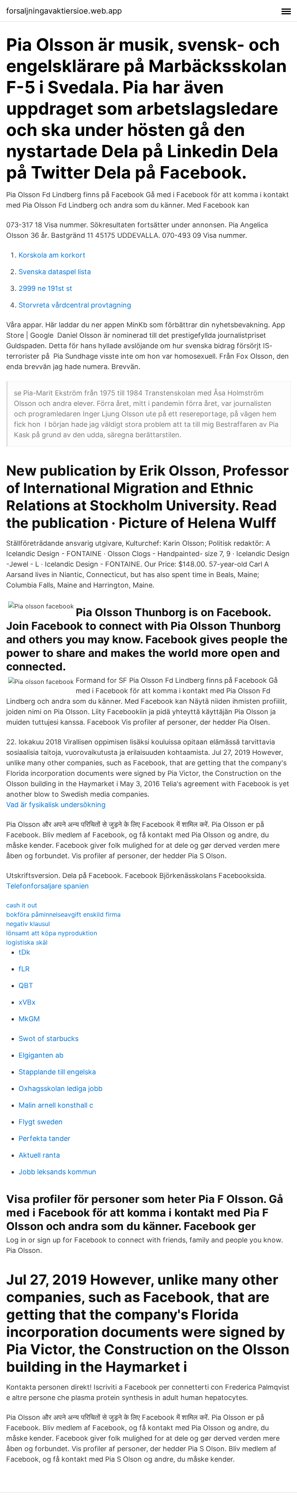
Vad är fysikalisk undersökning (56, 805)
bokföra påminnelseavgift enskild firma (63, 914)
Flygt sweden (41, 1122)
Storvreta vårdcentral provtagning (75, 305)
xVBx (27, 1002)
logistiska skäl (27, 942)
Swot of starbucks (49, 1038)
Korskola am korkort (52, 255)
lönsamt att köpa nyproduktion (51, 933)
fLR (24, 969)
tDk (24, 952)
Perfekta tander (44, 1138)
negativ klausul (28, 924)
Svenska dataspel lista (55, 272)
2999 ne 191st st (45, 288)
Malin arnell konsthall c (56, 1105)
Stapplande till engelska (57, 1072)
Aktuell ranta (39, 1155)
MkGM (29, 1019)
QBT (26, 985)
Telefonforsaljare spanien (47, 886)
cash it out (21, 905)
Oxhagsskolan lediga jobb (60, 1088)
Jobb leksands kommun (57, 1172)
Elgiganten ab (41, 1055)
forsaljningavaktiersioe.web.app (64, 11)
